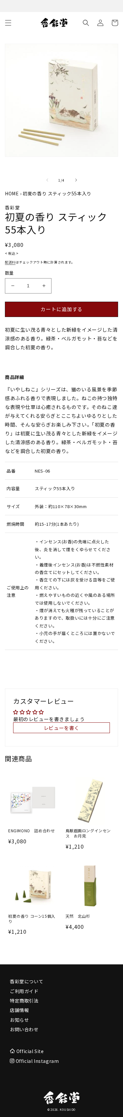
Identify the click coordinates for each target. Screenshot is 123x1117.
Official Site (30, 1051)
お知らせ (19, 1020)
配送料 (10, 262)
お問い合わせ (24, 1029)
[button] (8, 23)
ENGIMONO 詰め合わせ (31, 830)
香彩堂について (26, 981)
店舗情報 (19, 1010)
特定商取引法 (24, 1000)
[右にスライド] (76, 180)
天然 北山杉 (78, 916)
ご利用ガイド (24, 991)
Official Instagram (36, 1061)
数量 (9, 273)
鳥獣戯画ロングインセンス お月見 (88, 833)
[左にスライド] (47, 180)
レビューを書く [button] (61, 727)
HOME (12, 193)
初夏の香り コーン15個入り (31, 918)
